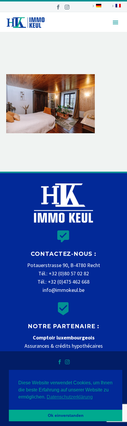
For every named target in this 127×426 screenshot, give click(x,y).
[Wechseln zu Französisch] (115, 5)
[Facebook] (58, 7)
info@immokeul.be (63, 290)
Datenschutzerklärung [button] (70, 396)
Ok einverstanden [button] (66, 415)
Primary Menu (115, 22)
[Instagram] (67, 7)
